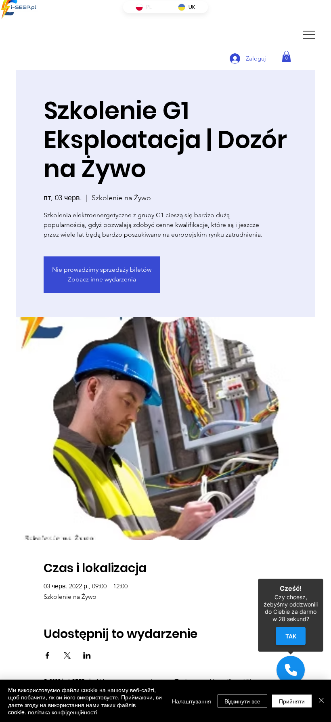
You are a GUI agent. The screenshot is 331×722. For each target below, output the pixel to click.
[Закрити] (321, 701)
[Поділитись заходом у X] (67, 655)
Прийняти (292, 701)
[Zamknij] (323, 578)
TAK (290, 636)
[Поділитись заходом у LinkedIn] (87, 655)
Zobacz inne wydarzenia (102, 279)
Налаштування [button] (191, 701)
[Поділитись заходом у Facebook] (47, 655)
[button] (286, 56)
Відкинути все (242, 701)
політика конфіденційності (62, 712)
